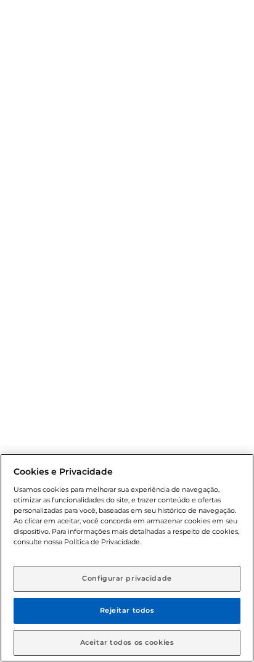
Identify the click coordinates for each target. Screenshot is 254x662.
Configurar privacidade (127, 578)
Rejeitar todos (127, 610)
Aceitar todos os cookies (127, 642)
